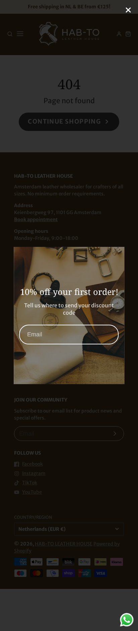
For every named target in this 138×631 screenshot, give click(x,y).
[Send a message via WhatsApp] (127, 620)
